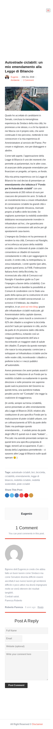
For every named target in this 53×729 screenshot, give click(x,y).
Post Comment (16, 685)
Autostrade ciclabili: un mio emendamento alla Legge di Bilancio (24, 66)
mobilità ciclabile (22, 480)
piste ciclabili (23, 484)
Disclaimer (37, 724)
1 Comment (28, 80)
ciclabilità (9, 476)
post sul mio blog (29, 307)
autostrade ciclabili (20, 472)
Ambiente (15, 80)
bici (33, 472)
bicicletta (40, 472)
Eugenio (14, 77)
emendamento (23, 476)
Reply (41, 607)
